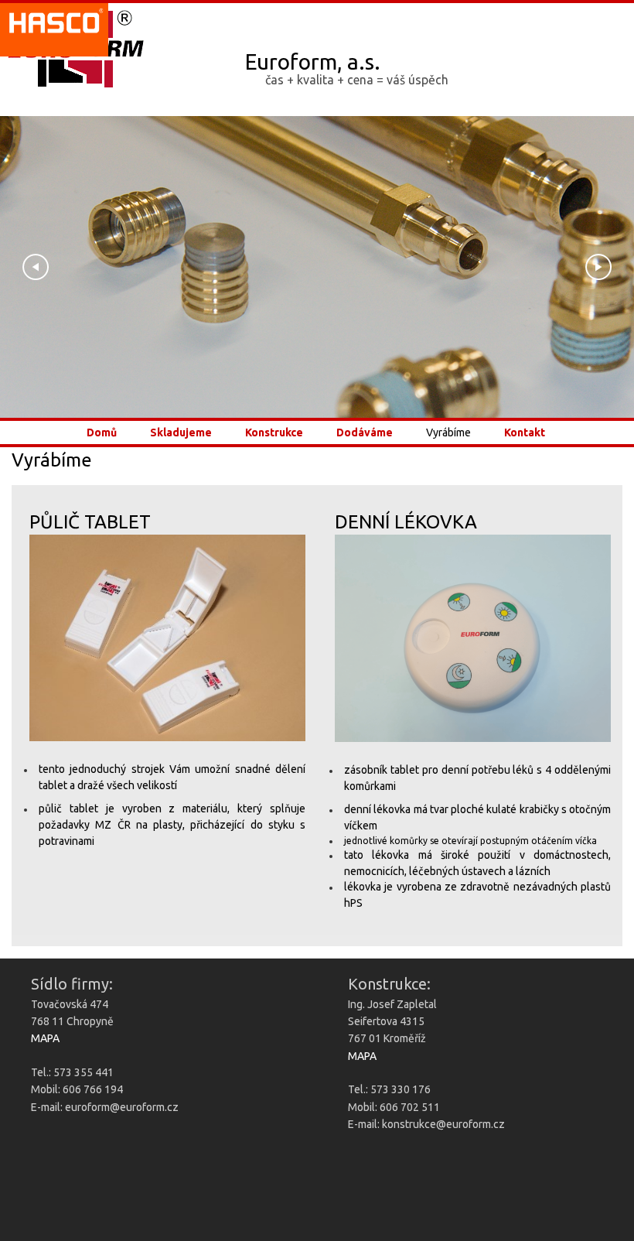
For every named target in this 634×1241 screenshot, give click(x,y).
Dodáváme (364, 433)
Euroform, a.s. (312, 62)
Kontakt (524, 433)
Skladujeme (181, 433)
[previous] (34, 267)
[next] (596, 267)
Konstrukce (274, 433)
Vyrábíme (448, 433)
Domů (102, 433)
